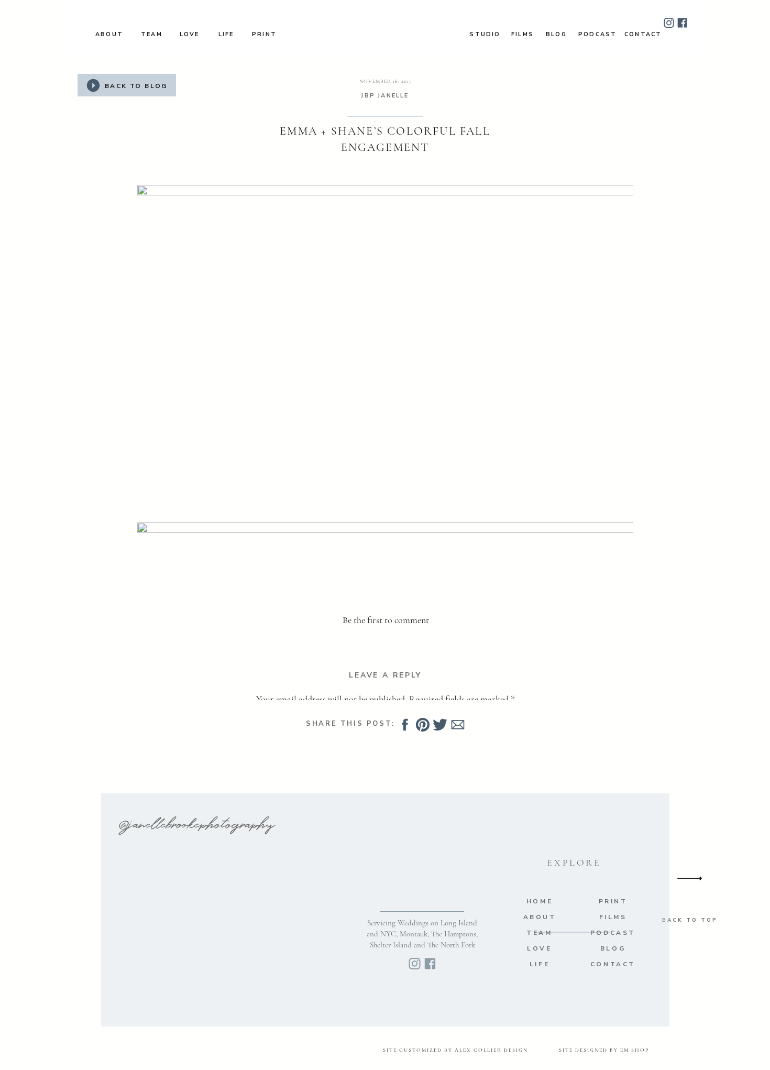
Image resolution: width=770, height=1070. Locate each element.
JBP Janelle (385, 96)
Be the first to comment (386, 620)
